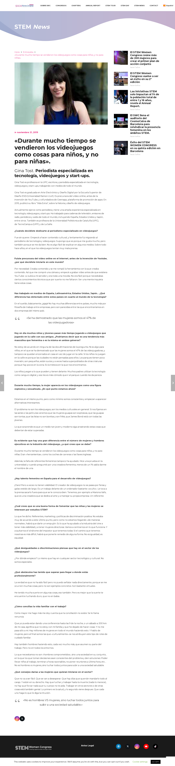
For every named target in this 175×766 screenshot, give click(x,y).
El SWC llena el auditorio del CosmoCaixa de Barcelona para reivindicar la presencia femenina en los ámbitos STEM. (145, 124)
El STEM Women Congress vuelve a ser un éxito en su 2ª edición (144, 78)
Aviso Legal (87, 745)
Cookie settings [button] (140, 761)
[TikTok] (155, 746)
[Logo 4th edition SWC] (24, 5)
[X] (22, 718)
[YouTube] (146, 746)
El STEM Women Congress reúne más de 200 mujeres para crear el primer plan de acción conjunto (144, 58)
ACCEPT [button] (155, 762)
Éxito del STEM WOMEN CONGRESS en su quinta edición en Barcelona (145, 147)
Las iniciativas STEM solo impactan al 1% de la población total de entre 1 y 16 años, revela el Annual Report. (144, 99)
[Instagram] (17, 718)
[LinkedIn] (118, 746)
